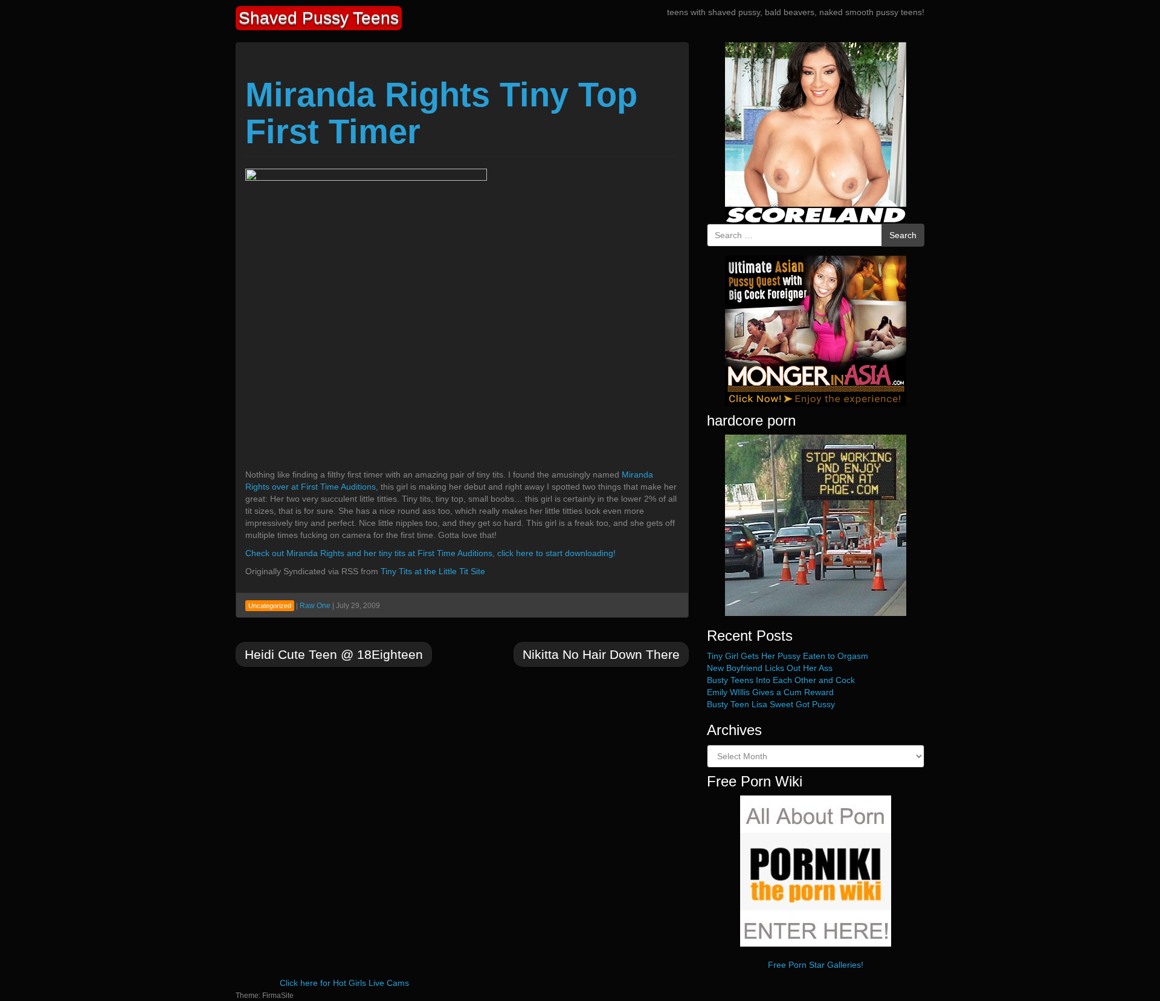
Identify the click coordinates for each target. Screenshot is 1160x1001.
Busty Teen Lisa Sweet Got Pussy (771, 704)
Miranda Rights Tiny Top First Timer (441, 113)
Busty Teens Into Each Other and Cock (781, 680)
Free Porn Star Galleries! (815, 965)
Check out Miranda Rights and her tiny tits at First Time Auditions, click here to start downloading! (430, 553)
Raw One (315, 605)
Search (903, 235)
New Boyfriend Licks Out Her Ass (770, 668)
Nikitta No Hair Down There (601, 654)
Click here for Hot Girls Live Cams (344, 983)
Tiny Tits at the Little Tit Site (433, 571)
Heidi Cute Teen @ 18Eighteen (334, 654)
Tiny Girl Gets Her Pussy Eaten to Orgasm (787, 656)
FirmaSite (278, 995)
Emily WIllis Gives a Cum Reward (770, 692)
